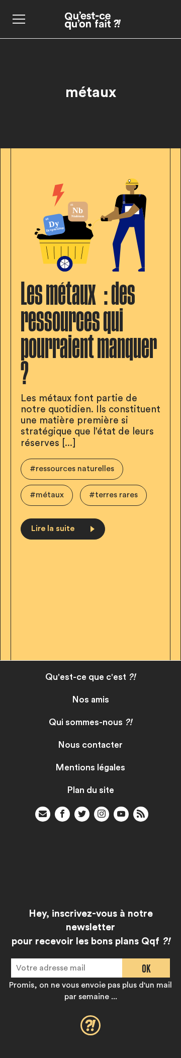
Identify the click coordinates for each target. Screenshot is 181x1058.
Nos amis (90, 699)
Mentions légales (90, 767)
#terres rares (113, 495)
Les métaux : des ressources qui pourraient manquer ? (89, 334)
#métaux (47, 495)
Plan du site (90, 790)
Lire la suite (52, 528)
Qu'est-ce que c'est (90, 677)
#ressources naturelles (72, 469)
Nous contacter (90, 745)
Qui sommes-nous (90, 722)
